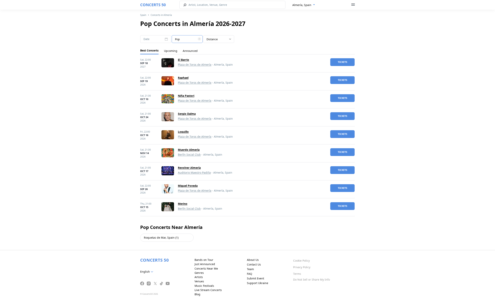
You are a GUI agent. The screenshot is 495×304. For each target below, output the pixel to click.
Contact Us (254, 264)
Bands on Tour (204, 260)
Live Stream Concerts (208, 290)
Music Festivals (204, 286)
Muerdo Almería (189, 150)
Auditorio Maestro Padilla (194, 172)
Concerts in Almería (161, 15)
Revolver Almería (189, 168)
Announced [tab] (190, 51)
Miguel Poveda (188, 186)
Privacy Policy (301, 267)
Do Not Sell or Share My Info (311, 279)
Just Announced (205, 264)
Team (250, 269)
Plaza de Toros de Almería (194, 64)
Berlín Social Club (189, 154)
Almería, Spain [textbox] (301, 5)
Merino (182, 204)
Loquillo (183, 132)
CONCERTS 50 (153, 4)
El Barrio (183, 60)
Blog (197, 294)
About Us (253, 260)
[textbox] (187, 39)
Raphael (183, 78)
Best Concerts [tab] (149, 50)
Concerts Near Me (206, 268)
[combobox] (303, 5)
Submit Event (255, 278)
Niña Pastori (186, 96)
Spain (143, 15)
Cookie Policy (301, 260)
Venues (199, 281)
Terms (297, 274)
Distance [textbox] (212, 39)
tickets (342, 62)
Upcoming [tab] (170, 51)
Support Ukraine (257, 283)
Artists (199, 277)
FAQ (249, 274)
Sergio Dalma (187, 114)
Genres (199, 273)
